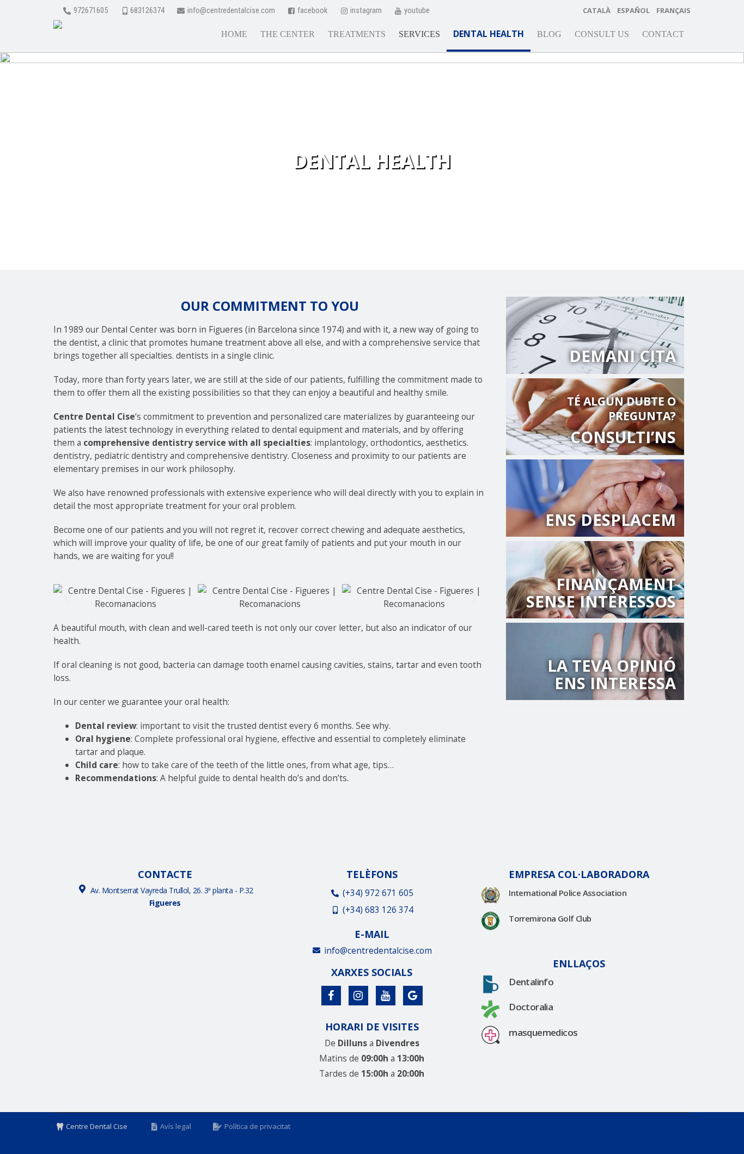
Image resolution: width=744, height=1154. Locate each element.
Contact (663, 34)
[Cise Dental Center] (57, 27)
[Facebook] (331, 995)
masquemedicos (543, 1032)
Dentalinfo (531, 981)
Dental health (488, 34)
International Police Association (567, 892)
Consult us (602, 34)
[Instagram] (358, 995)
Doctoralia (531, 1006)
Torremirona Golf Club (550, 918)
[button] (65, 597)
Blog (549, 34)
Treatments (357, 34)
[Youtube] (385, 995)
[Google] (413, 995)
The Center (287, 34)
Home (234, 34)
